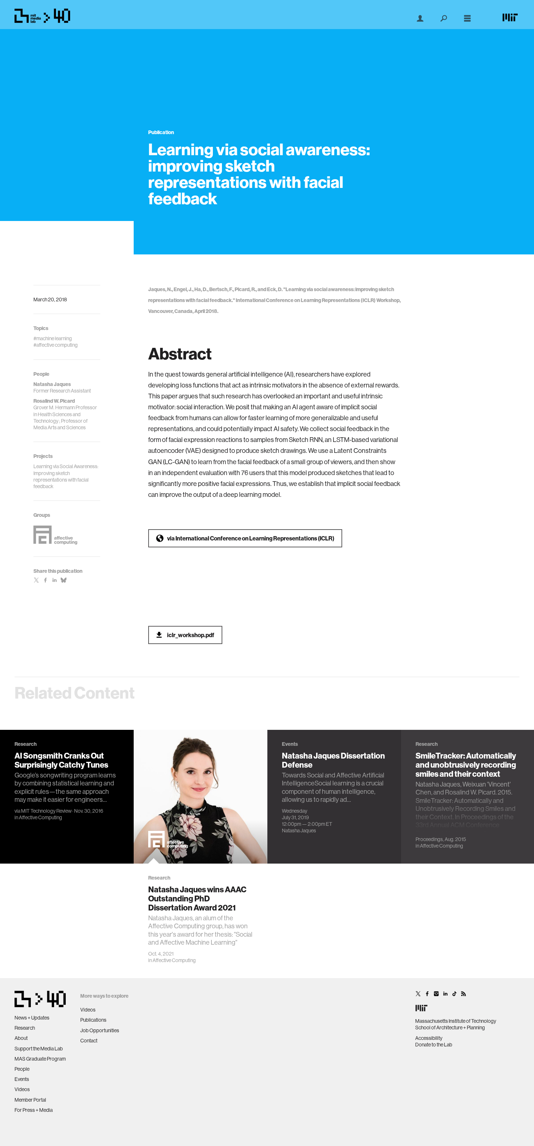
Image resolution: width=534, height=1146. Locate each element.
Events (22, 1079)
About (21, 1038)
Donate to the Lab (433, 1044)
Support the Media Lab (39, 1048)
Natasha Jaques (299, 830)
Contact (88, 1040)
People (22, 1069)
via (250, 538)
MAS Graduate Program (40, 1058)
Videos (22, 1089)
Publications (93, 1020)
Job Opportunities (99, 1030)
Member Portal (30, 1100)
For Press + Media (34, 1110)
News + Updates (32, 1017)
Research (25, 1028)
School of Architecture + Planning (450, 1027)
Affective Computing (40, 817)
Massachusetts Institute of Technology (455, 1021)
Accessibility (428, 1038)
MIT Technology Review (46, 811)
